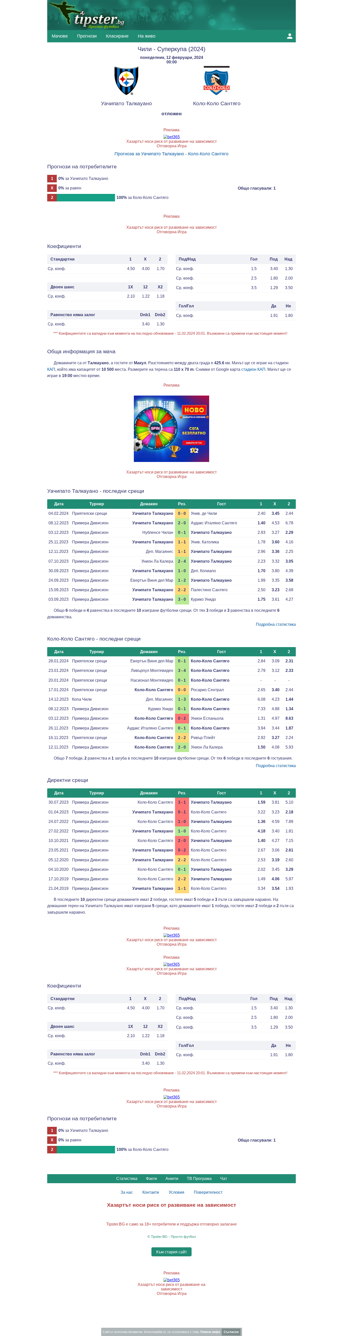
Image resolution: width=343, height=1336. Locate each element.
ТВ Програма (199, 1178)
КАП (51, 369)
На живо (146, 36)
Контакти (150, 1192)
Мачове (60, 36)
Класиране (117, 36)
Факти (151, 1178)
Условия (176, 1192)
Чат (223, 1178)
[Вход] (290, 36)
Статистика (126, 1178)
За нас (127, 1192)
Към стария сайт (171, 1252)
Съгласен (231, 1332)
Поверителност (208, 1192)
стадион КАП (253, 369)
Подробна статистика (276, 624)
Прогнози (87, 36)
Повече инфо (210, 1332)
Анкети (171, 1178)
